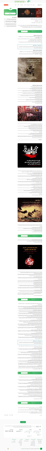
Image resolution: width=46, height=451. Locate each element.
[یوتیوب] (9, 431)
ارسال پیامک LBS (33, 444)
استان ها (21, 445)
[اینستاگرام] (12, 431)
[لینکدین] (6, 431)
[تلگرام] (11, 431)
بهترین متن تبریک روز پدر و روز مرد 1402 (11, 19)
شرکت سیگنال (24, 448)
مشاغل (21, 444)
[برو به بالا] (41, 449)
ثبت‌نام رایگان (10, 13)
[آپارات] (7, 431)
